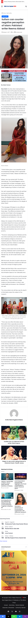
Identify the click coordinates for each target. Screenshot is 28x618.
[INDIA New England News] (10, 6)
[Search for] (26, 7)
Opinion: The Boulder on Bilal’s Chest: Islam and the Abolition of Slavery (7, 484)
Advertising (11, 605)
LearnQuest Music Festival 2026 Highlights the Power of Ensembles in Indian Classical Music (20, 484)
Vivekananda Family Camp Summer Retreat (16, 524)
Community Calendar (20, 607)
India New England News (14, 420)
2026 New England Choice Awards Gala (15, 538)
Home (4, 13)
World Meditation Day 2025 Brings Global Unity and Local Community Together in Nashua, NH (7, 503)
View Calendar (3, 541)
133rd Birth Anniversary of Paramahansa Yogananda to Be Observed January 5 (20, 509)
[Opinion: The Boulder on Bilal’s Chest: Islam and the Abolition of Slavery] (7, 476)
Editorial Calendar (20, 605)
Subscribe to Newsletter (8, 607)
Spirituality (9, 13)
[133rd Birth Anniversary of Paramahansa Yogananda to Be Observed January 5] (21, 499)
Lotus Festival (9, 533)
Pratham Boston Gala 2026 (12, 528)
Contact (6, 605)
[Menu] (2, 7)
